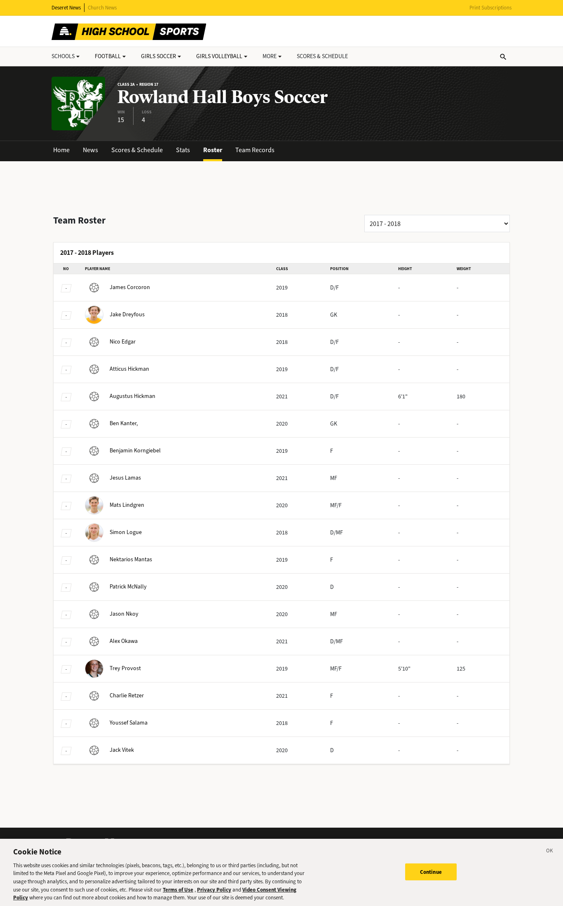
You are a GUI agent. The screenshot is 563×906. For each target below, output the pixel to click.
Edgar (123, 342)
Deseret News (66, 7)
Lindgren (127, 505)
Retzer (127, 695)
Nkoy (124, 614)
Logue (126, 532)
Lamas (125, 478)
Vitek (122, 750)
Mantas (131, 559)
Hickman (129, 369)
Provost (125, 668)
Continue (431, 871)
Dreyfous (127, 314)
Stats (183, 150)
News (90, 150)
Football (108, 56)
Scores (322, 56)
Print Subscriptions (490, 7)
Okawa (124, 641)
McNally (128, 587)
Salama (129, 723)
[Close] (550, 852)
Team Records (254, 150)
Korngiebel (135, 450)
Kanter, (124, 423)
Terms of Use (178, 889)
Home (61, 150)
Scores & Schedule (137, 150)
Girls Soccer (158, 56)
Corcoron (130, 287)
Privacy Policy (214, 889)
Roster (212, 150)
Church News (102, 7)
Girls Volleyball (219, 56)
